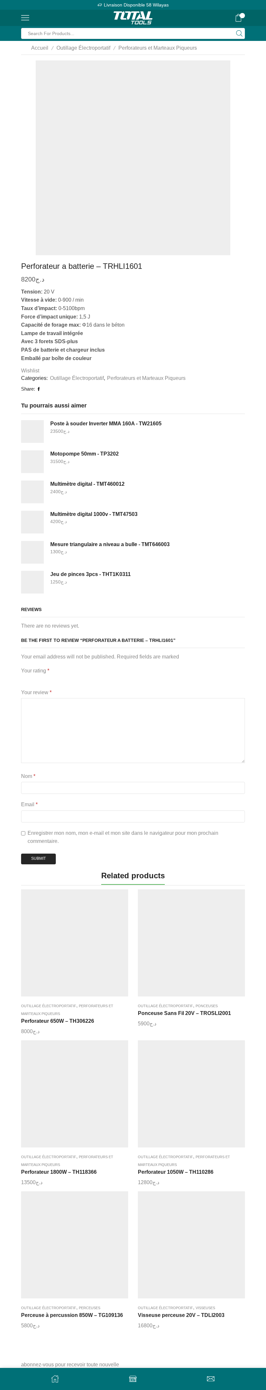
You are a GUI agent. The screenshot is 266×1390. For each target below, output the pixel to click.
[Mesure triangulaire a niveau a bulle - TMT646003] (32, 552)
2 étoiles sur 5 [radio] (34, 679)
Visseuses (205, 1308)
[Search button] (239, 33)
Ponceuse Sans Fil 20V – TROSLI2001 (184, 1013)
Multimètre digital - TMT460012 (87, 484)
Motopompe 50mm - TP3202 (84, 454)
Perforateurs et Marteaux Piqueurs (157, 48)
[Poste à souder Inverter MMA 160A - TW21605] (32, 431)
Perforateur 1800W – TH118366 (59, 1172)
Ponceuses (207, 1006)
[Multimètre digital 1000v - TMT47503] (32, 522)
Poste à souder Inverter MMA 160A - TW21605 (106, 423)
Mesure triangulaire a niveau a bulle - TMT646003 (110, 544)
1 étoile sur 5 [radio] (23, 679)
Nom (28, 776)
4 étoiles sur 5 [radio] (68, 679)
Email (29, 804)
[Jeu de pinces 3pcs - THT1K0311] (32, 582)
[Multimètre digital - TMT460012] (32, 492)
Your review (36, 692)
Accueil (39, 48)
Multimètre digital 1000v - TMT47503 (94, 514)
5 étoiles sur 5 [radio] (90, 679)
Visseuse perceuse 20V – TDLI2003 (181, 1315)
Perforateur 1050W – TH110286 (175, 1172)
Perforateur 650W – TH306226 (57, 1021)
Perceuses (89, 1308)
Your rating (35, 670)
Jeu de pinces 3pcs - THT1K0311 (90, 574)
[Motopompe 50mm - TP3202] (32, 461)
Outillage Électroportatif (83, 48)
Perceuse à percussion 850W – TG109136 (72, 1315)
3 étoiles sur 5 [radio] (49, 679)
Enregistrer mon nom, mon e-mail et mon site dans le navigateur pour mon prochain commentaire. (123, 837)
